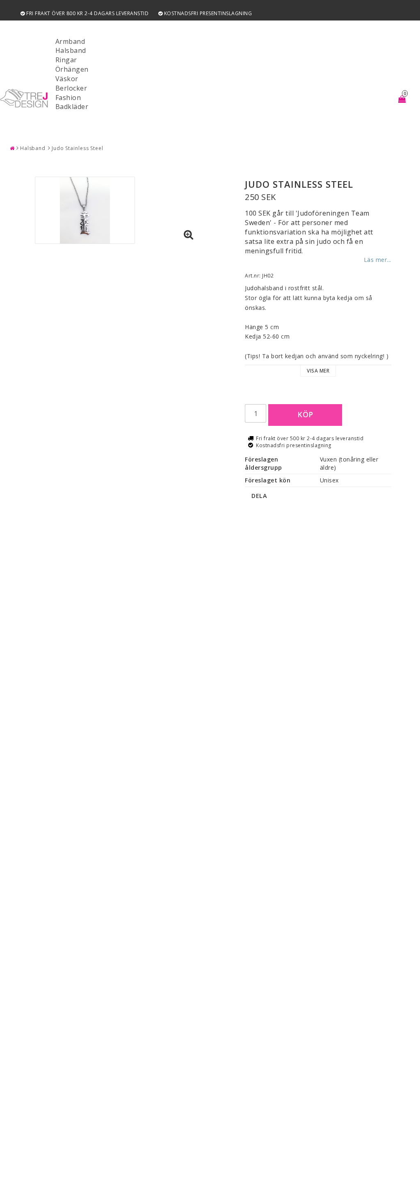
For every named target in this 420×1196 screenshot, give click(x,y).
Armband (70, 41)
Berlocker (71, 88)
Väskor (66, 78)
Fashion (68, 97)
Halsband (70, 50)
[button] (188, 235)
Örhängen (72, 69)
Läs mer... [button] (377, 260)
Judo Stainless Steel (77, 148)
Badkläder (72, 106)
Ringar (66, 59)
